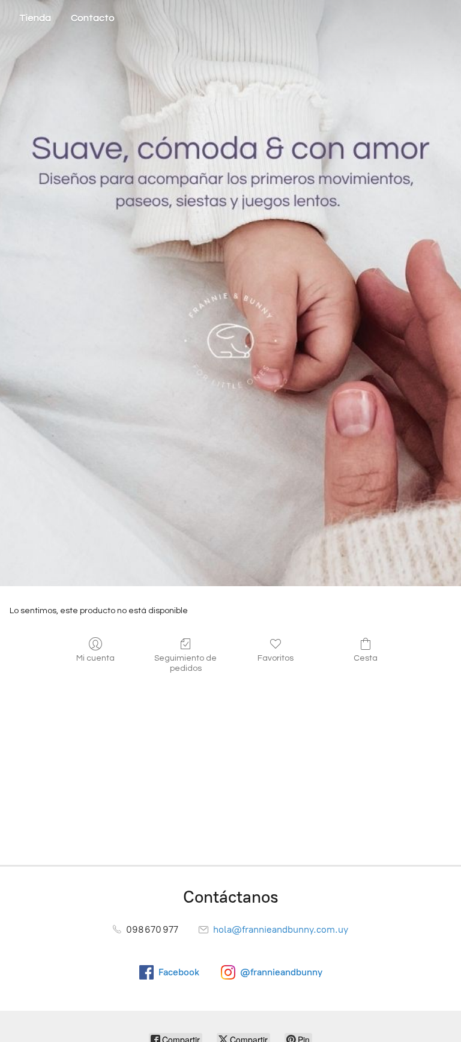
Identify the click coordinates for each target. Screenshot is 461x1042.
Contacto (93, 18)
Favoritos (276, 658)
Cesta (366, 658)
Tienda (35, 18)
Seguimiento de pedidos (185, 663)
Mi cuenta (95, 658)
